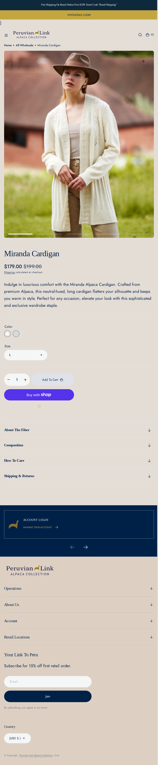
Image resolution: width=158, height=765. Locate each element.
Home (8, 45)
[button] (6, 35)
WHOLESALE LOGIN (79, 15)
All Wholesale (24, 45)
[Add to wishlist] (39, 407)
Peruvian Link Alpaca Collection (36, 755)
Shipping (9, 272)
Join (47, 696)
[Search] (137, 35)
